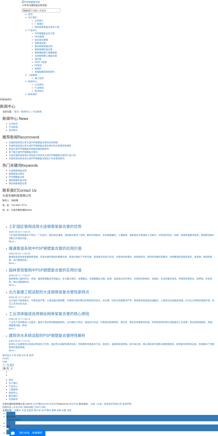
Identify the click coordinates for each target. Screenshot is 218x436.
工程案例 (32, 74)
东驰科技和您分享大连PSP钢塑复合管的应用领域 (33, 142)
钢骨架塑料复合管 (44, 49)
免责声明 (126, 403)
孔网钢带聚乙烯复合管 (46, 55)
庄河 (43, 410)
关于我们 (32, 17)
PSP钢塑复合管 (16, 176)
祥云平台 (73, 403)
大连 (24, 410)
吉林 (59, 410)
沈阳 (69, 410)
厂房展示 (39, 23)
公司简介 (39, 20)
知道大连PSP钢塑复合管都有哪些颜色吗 (29, 148)
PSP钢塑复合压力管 (45, 33)
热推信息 (6, 407)
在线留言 (13, 399)
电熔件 (38, 68)
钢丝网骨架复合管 (44, 46)
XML (43, 407)
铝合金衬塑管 (41, 39)
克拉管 (38, 58)
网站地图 (28, 407)
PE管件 (38, 65)
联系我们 (32, 94)
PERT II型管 (41, 62)
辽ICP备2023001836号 (44, 403)
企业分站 (17, 407)
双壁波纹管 (40, 42)
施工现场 (39, 78)
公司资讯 (39, 84)
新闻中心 (32, 81)
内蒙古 (17, 410)
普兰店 (37, 410)
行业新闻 (39, 87)
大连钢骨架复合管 (18, 170)
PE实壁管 (39, 36)
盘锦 (54, 410)
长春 (64, 410)
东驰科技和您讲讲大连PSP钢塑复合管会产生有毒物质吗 (36, 158)
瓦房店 (30, 410)
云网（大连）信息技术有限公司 (106, 403)
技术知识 (39, 90)
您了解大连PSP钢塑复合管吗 (23, 151)
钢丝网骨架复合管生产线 (47, 26)
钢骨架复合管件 (16, 173)
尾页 (12, 364)
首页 (30, 14)
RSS (37, 407)
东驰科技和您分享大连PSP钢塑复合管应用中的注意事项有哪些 (40, 145)
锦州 (48, 410)
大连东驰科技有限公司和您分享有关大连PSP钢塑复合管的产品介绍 (42, 155)
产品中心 (32, 30)
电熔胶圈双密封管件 (45, 71)
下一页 (5, 364)
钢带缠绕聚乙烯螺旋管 (46, 52)
